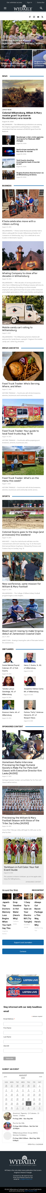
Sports (6, 496)
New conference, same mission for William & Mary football (21, 585)
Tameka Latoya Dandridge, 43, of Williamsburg (9, 691)
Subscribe (40, 2)
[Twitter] (42, 17)
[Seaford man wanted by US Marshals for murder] (8, 151)
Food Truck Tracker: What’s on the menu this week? (20, 479)
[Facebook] (29, 17)
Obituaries (8, 649)
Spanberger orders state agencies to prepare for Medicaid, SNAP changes (30, 139)
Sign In (29, 2)
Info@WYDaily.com (26, 1179)
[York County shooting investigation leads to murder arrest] (8, 163)
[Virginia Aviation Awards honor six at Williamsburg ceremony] (8, 175)
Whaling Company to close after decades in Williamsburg (20, 274)
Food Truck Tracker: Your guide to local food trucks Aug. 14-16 (20, 432)
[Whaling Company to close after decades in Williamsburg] (23, 255)
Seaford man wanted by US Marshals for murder (27, 150)
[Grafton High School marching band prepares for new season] (16, 59)
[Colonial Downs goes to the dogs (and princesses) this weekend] (23, 514)
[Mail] (38, 17)
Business (7, 186)
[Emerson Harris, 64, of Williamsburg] (8, 705)
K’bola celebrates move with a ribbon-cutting (18, 222)
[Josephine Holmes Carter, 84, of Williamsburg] (30, 681)
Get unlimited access (14, 2)
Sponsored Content (12, 726)
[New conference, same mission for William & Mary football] (23, 566)
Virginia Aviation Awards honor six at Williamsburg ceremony (30, 174)
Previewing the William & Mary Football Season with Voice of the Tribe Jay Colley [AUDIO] (20, 820)
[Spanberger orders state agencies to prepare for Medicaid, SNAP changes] (8, 140)
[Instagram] (34, 17)
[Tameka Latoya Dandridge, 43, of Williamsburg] (8, 681)
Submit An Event (10, 1069)
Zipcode (6, 1046)
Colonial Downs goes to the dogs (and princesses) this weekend (23, 533)
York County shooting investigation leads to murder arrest (28, 162)
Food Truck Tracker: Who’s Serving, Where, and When (21, 385)
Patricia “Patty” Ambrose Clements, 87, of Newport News (33, 715)
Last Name (7, 1037)
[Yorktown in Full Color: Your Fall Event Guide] (23, 850)
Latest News (6, 37)
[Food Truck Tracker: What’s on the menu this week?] (23, 460)
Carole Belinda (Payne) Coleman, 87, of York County (10, 668)
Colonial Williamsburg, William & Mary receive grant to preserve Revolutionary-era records (22, 115)
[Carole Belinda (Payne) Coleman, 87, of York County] (8, 657)
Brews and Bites (10, 348)
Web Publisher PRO (31, 1191)
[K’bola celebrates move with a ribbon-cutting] (23, 203)
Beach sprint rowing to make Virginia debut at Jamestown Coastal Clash (22, 632)
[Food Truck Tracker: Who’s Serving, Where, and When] (23, 366)
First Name (7, 1028)
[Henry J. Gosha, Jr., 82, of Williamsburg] (30, 657)
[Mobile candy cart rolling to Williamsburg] (23, 310)
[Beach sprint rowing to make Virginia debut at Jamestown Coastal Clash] (23, 613)
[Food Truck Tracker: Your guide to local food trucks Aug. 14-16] (23, 413)
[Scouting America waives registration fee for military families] (23, 34)
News (4, 76)
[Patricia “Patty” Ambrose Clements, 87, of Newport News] (30, 705)
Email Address (9, 1019)
